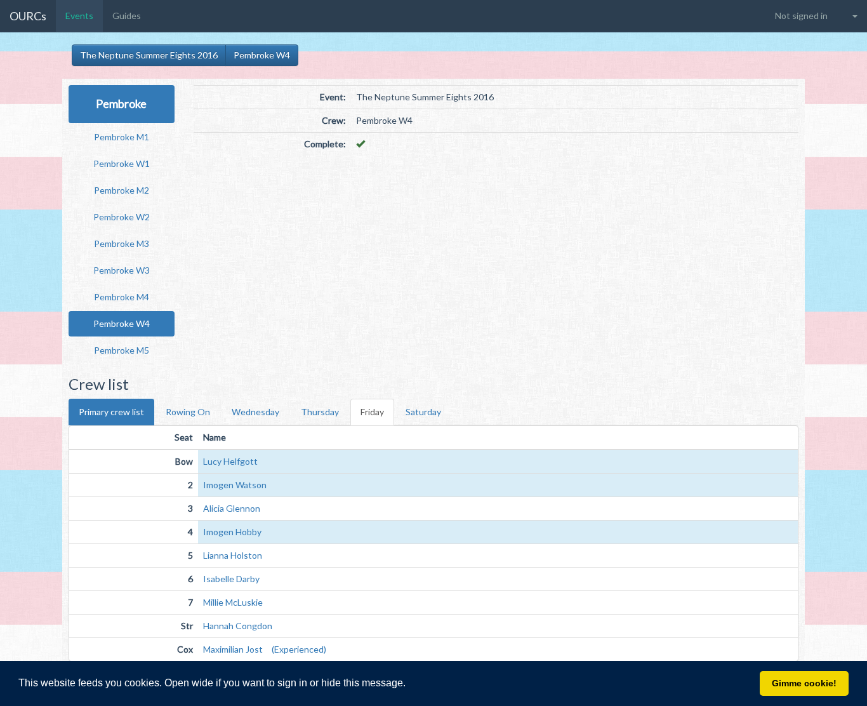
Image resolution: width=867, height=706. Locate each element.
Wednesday (255, 411)
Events (79, 15)
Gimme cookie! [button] (804, 683)
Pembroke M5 (121, 350)
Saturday (423, 411)
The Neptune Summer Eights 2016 (149, 55)
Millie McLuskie (233, 602)
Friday (372, 411)
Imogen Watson (235, 484)
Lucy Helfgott (230, 461)
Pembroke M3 (121, 243)
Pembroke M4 (121, 296)
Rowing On (188, 411)
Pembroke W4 (262, 55)
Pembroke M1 (121, 136)
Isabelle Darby (231, 578)
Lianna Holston (232, 555)
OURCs (28, 16)
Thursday (320, 411)
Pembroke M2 (121, 190)
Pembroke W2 (121, 216)
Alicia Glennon (231, 508)
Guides (126, 15)
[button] (410, 684)
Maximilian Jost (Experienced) (264, 649)
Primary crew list (111, 411)
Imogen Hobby (232, 531)
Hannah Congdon (237, 625)
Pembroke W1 (121, 163)
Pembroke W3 (121, 270)
